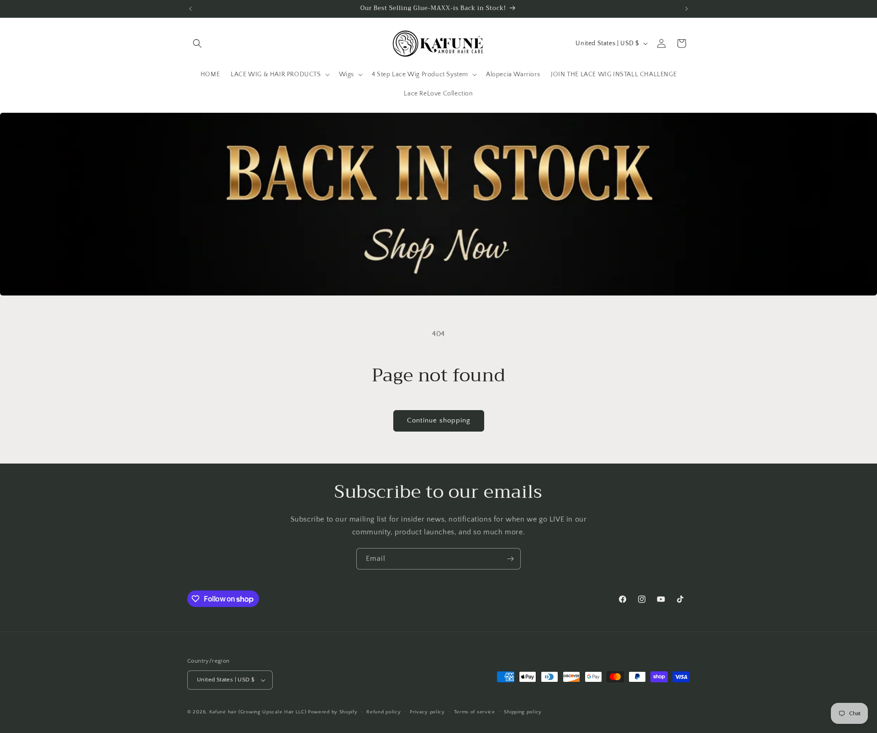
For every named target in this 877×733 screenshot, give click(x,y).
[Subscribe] (510, 559)
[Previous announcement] (190, 8)
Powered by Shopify (333, 712)
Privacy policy (427, 712)
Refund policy (383, 712)
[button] (197, 43)
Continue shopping (438, 420)
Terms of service (474, 712)
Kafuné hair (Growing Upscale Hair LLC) (257, 712)
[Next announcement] (686, 8)
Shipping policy (523, 712)
